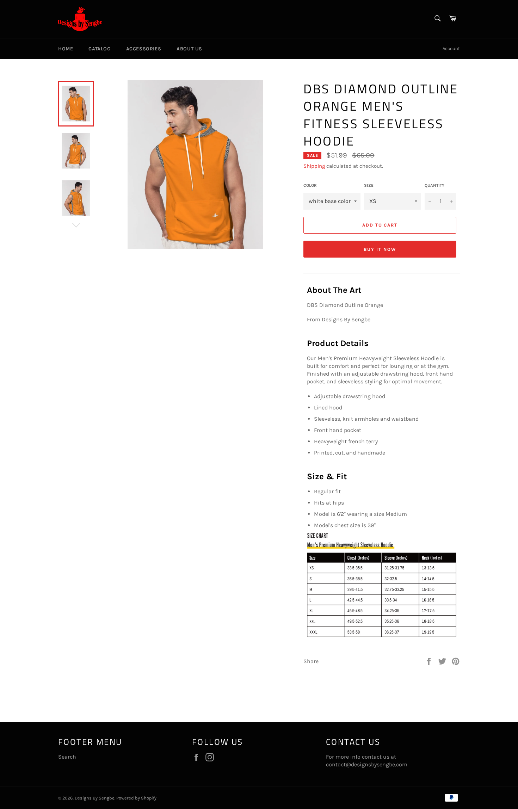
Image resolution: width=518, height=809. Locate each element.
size (369, 185)
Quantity (434, 185)
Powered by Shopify (136, 798)
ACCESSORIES (143, 49)
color (310, 185)
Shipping (314, 166)
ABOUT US (189, 49)
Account (451, 48)
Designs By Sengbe (95, 798)
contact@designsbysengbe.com (366, 764)
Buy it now (380, 249)
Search (67, 756)
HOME (65, 49)
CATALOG (99, 49)
